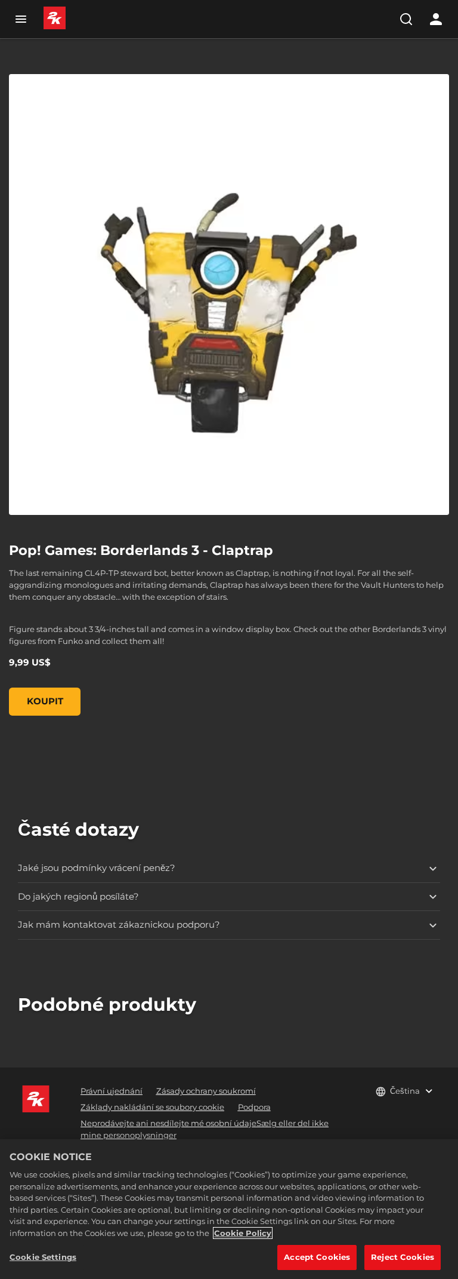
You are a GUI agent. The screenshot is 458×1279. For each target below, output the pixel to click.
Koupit (45, 701)
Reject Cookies (402, 1257)
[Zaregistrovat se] (436, 19)
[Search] (406, 19)
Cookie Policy (242, 1233)
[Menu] (20, 19)
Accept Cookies (317, 1257)
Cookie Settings (43, 1257)
